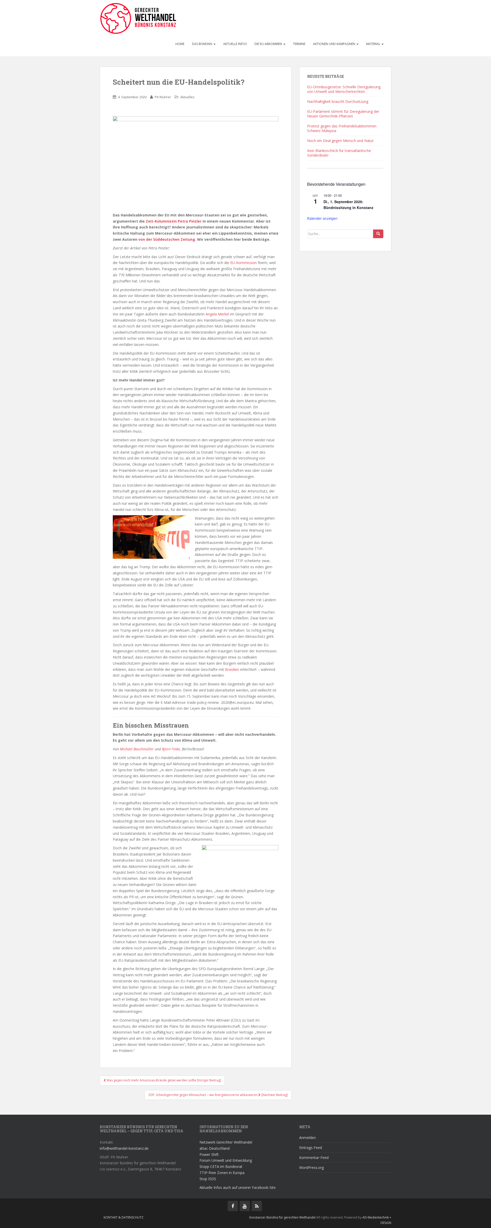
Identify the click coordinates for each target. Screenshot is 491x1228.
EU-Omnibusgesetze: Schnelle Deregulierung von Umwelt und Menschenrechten (344, 89)
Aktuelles (187, 97)
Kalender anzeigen (322, 218)
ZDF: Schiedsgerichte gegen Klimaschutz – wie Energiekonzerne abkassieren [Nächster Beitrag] (218, 1095)
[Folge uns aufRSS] (257, 1206)
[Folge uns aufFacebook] (233, 1206)
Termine (299, 44)
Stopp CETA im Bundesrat (220, 1166)
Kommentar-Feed (314, 1157)
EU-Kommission (243, 262)
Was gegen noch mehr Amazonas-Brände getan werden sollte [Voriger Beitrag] (163, 1080)
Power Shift (209, 1154)
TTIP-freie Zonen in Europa (221, 1172)
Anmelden (307, 1137)
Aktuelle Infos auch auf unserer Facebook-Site (237, 1187)
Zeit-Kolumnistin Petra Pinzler (174, 221)
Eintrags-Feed (310, 1147)
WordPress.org (311, 1167)
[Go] (378, 233)
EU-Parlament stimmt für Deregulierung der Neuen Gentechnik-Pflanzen (343, 113)
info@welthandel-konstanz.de (124, 1148)
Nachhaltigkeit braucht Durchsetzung (337, 101)
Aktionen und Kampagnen (334, 44)
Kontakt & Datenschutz (123, 1217)
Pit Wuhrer (163, 97)
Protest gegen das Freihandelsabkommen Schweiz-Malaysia (341, 128)
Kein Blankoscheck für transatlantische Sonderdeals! (339, 153)
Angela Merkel (217, 314)
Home (179, 44)
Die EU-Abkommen (268, 44)
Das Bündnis (202, 44)
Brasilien (232, 669)
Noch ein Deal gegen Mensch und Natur (340, 140)
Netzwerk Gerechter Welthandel (225, 1142)
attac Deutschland (214, 1148)
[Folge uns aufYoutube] (245, 1206)
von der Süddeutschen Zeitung (166, 239)
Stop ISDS (207, 1178)
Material (373, 44)
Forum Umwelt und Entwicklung (225, 1160)
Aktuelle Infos (235, 44)
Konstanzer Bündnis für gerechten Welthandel (282, 1217)
